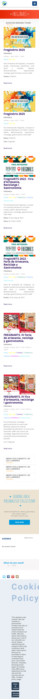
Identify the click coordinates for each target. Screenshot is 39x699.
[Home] (10, 3)
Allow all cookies (16, 686)
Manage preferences (16, 694)
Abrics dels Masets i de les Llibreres (18, 460)
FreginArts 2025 (14, 49)
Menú (34, 3)
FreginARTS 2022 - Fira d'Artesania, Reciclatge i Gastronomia (18, 183)
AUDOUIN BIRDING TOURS (18, 23)
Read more (8, 83)
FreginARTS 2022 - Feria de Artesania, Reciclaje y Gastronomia (16, 263)
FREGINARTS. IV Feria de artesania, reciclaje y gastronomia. (18, 337)
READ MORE (19, 522)
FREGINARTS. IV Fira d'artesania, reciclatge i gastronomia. (19, 399)
